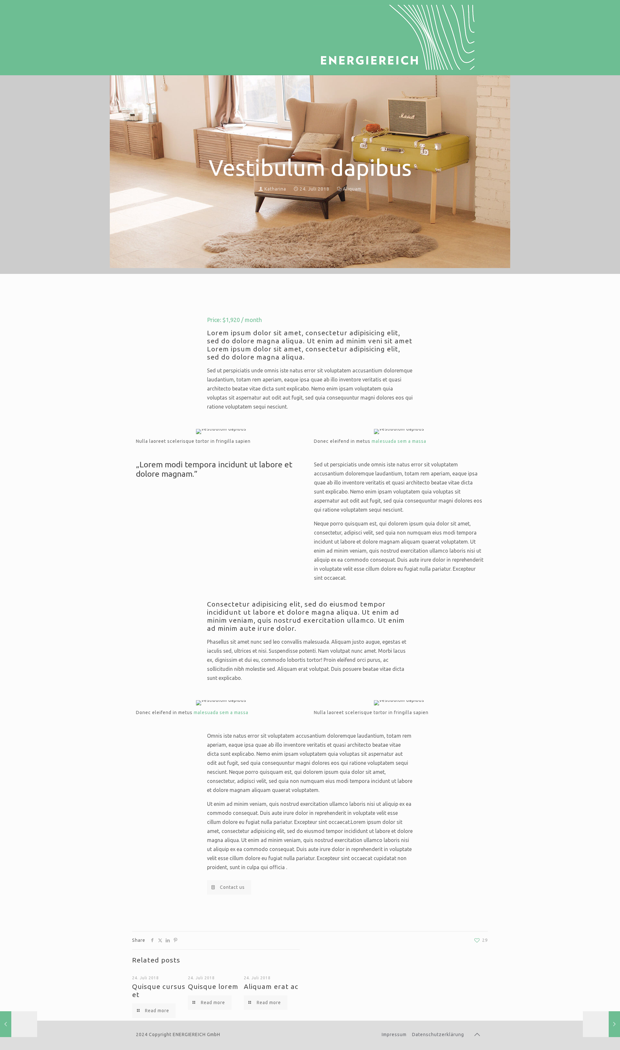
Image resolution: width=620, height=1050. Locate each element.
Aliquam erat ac (271, 986)
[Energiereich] (393, 37)
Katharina (275, 189)
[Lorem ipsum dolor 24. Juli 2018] (601, 1024)
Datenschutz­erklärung (438, 1034)
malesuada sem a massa (399, 441)
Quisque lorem (213, 986)
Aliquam (352, 189)
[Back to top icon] (477, 1034)
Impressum (394, 1034)
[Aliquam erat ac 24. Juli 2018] (18, 1024)
